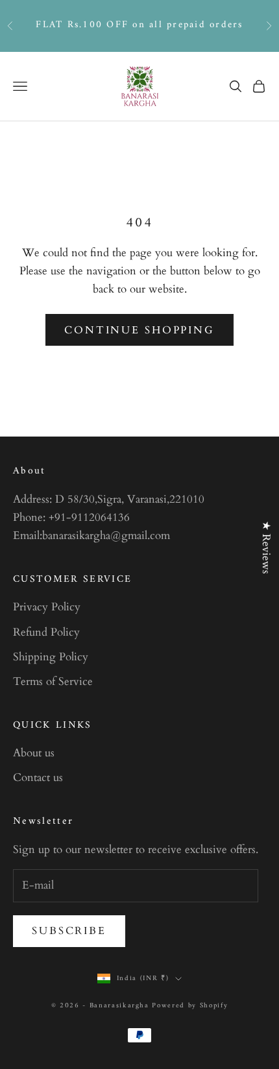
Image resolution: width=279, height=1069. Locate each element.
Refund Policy (46, 632)
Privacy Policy (46, 606)
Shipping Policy (50, 656)
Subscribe (69, 931)
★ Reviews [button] (266, 547)
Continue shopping (139, 330)
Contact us (38, 777)
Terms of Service (53, 681)
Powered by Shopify (190, 1006)
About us (34, 752)
